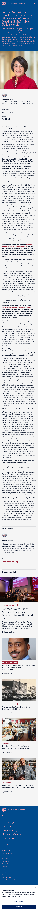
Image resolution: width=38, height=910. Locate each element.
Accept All (19, 906)
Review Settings (19, 901)
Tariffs (6, 826)
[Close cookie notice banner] (36, 888)
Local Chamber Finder (9, 880)
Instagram (5, 872)
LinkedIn (5, 866)
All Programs (6, 850)
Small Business (7, 782)
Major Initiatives (7, 853)
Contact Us (5, 864)
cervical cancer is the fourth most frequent (17, 307)
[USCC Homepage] (19, 810)
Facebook (5, 869)
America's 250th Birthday (13, 836)
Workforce (6, 743)
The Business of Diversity (10, 561)
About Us (5, 858)
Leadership (5, 861)
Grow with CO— (7, 877)
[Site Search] (31, 3)
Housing (8, 822)
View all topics (6, 845)
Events (4, 856)
